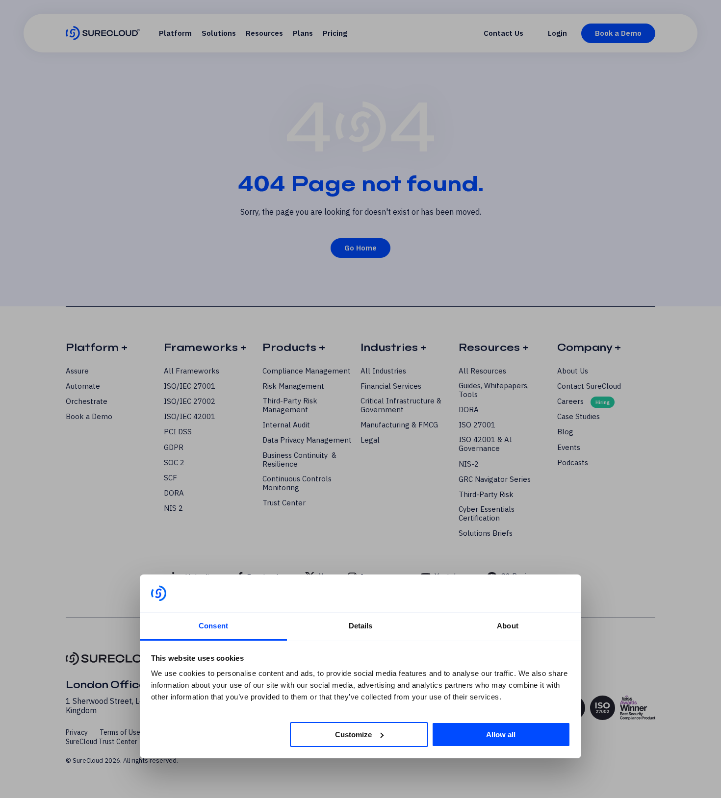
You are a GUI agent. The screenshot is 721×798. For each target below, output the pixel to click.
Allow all (500, 734)
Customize (353, 734)
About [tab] (507, 626)
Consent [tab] (213, 626)
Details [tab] (361, 626)
